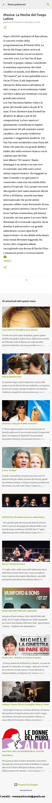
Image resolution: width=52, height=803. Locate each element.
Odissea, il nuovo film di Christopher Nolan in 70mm (25, 704)
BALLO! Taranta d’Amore (13, 564)
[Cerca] (48, 4)
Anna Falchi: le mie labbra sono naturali (19, 330)
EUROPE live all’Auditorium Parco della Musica (23, 517)
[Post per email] (5, 258)
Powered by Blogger (27, 784)
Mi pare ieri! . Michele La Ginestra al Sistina (21, 658)
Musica (7, 261)
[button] (5, 28)
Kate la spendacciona (11, 377)
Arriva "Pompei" (9, 470)
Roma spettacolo (17, 4)
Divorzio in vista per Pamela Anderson (19, 423)
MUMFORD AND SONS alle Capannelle (19, 611)
